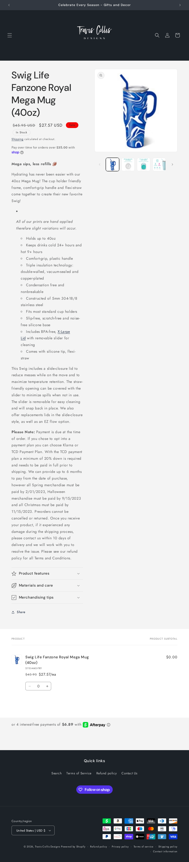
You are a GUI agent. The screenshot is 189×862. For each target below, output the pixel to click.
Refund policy (106, 773)
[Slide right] (172, 164)
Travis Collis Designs (47, 846)
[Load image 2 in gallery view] (128, 164)
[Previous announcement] (9, 5)
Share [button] (21, 612)
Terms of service (144, 846)
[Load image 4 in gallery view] (159, 164)
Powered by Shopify (73, 846)
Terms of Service (79, 773)
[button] (10, 35)
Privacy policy (120, 846)
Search (56, 773)
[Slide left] (99, 164)
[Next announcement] (180, 5)
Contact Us (129, 773)
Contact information (165, 851)
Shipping (18, 139)
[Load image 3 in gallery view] (143, 164)
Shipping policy (168, 846)
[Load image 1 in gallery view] (112, 164)
